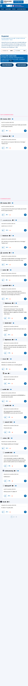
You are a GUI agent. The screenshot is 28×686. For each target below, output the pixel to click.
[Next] (16, 517)
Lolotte (4, 270)
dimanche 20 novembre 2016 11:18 (8, 289)
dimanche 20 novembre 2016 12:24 (11, 409)
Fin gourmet (5, 36)
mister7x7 (7, 422)
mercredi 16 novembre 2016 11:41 (8, 223)
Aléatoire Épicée (21, 9)
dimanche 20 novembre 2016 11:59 (11, 306)
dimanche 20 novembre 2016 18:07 (11, 326)
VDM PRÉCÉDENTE (7, 65)
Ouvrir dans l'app (18, 1)
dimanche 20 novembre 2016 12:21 (8, 392)
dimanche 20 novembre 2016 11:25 (8, 362)
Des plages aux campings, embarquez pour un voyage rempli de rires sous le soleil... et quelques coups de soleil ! (13, 58)
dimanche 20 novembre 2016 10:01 (8, 139)
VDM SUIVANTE (21, 65)
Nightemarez (8, 303)
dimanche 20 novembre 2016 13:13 (11, 456)
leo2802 (5, 389)
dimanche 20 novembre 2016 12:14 (11, 376)
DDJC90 (7, 323)
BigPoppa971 (8, 485)
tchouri (4, 359)
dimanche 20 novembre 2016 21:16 (11, 343)
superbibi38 (6, 285)
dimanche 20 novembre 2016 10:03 (8, 273)
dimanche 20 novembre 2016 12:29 (11, 425)
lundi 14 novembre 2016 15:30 (7, 122)
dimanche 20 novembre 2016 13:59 (8, 505)
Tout (2, 9)
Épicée (13, 9)
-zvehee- (5, 438)
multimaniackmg (9, 470)
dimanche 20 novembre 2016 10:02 (8, 256)
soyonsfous (5, 253)
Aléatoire (8, 9)
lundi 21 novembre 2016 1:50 (9, 489)
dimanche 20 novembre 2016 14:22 (11, 474)
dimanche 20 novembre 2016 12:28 (8, 441)
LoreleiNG (7, 452)
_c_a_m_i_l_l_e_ (7, 220)
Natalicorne (5, 136)
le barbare (5, 119)
